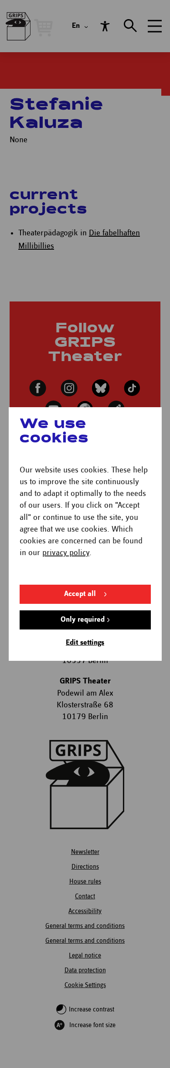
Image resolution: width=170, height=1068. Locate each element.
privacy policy (65, 552)
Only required (83, 619)
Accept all (80, 594)
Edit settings (85, 642)
